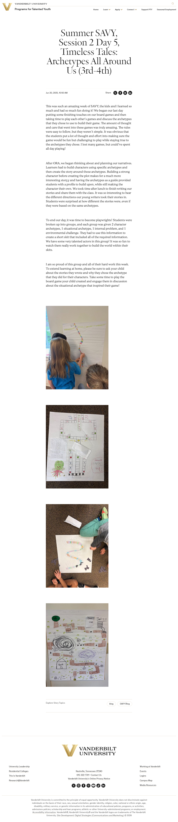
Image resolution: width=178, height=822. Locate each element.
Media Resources (148, 785)
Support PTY (146, 10)
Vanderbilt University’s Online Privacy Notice (89, 779)
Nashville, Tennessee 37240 (89, 771)
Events (143, 771)
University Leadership (19, 767)
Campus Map (146, 781)
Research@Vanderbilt (19, 781)
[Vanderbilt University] (89, 750)
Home (96, 10)
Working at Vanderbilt (150, 767)
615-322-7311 (83, 775)
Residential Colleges (18, 771)
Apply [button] (117, 10)
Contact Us (96, 775)
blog (111, 704)
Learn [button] (105, 10)
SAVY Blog (125, 704)
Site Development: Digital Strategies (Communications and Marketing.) (90, 816)
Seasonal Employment (166, 10)
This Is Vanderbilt (17, 776)
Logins (143, 776)
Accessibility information (44, 812)
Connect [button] (130, 10)
